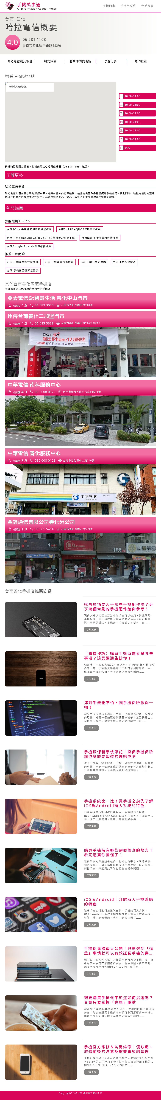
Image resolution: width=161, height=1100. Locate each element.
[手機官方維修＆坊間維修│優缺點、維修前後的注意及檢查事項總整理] (80, 1062)
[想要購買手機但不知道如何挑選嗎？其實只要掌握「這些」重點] (80, 1013)
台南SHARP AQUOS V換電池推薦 (79, 229)
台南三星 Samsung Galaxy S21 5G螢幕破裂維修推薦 (41, 238)
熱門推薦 (141, 61)
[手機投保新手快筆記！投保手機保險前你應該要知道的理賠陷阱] (80, 767)
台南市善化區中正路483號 (42, 45)
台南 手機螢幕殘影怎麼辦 (22, 270)
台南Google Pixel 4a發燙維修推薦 (29, 246)
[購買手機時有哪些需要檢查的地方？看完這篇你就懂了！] (80, 865)
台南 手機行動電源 (124, 262)
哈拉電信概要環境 (20, 61)
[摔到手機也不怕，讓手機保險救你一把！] (80, 718)
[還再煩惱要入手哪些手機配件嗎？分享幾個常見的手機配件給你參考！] (80, 619)
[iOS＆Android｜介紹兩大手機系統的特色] (80, 914)
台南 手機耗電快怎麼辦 (59, 262)
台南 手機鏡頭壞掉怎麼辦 (22, 262)
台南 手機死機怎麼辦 (93, 262)
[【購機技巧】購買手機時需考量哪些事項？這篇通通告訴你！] (80, 669)
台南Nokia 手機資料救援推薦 (100, 238)
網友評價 (50, 61)
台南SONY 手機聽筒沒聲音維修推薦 (29, 229)
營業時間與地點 (80, 61)
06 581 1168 (34, 39)
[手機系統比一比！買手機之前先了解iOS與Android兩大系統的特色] (80, 816)
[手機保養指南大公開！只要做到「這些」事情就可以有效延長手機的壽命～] (80, 964)
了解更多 (111, 61)
